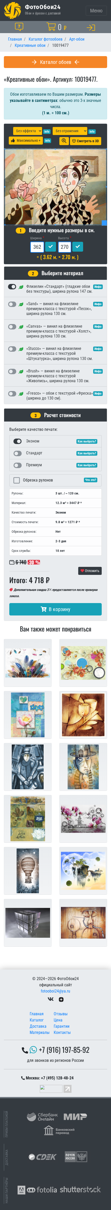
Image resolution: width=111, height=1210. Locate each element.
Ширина (36, 238)
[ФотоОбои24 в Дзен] (61, 999)
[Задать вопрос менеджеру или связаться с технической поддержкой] (20, 27)
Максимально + (29, 140)
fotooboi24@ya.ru (55, 991)
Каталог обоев (56, 62)
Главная (37, 1013)
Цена (58, 1020)
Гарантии (61, 1026)
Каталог (37, 1020)
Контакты (62, 1032)
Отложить (91, 571)
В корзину (59, 609)
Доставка (38, 1026)
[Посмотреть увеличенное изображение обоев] (64, 141)
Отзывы (61, 1013)
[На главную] (12, 10)
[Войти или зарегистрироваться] (92, 27)
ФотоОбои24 (43, 6)
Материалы (40, 1032)
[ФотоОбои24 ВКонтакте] (50, 999)
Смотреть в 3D (88, 141)
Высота (63, 238)
